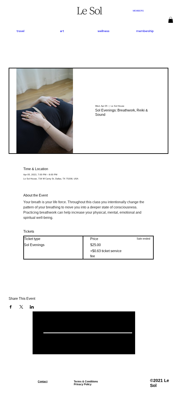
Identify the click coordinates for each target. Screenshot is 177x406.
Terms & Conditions (86, 381)
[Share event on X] (21, 307)
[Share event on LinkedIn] (32, 307)
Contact (42, 381)
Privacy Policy (83, 384)
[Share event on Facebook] (11, 307)
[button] (170, 20)
